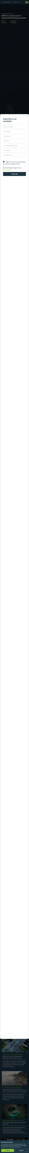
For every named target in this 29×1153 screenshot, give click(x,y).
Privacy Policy (7, 170)
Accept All (7, 1150)
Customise (21, 1150)
